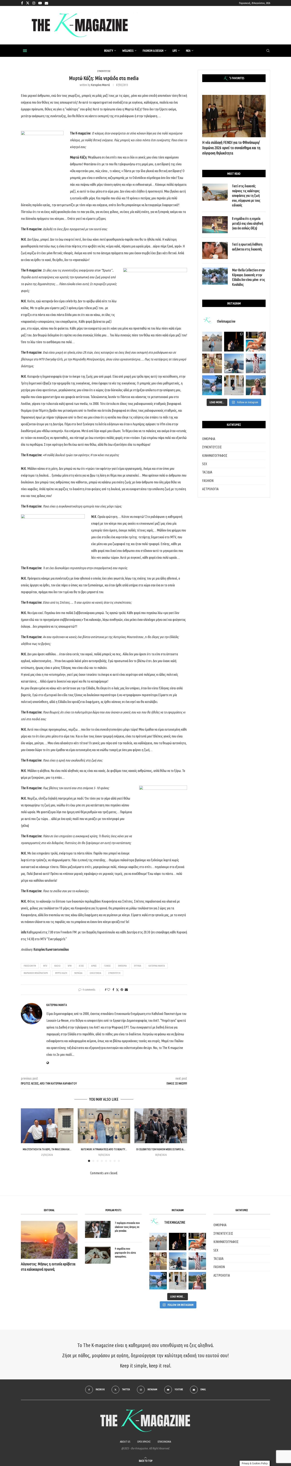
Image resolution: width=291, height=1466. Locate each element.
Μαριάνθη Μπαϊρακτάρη (36, 973)
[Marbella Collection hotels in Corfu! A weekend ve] (212, 385)
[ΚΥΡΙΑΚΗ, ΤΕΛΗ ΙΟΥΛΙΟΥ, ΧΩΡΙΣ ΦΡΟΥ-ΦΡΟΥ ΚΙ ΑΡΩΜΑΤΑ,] (197, 1241)
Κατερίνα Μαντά (100, 85)
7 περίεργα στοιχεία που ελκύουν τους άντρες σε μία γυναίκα (127, 1226)
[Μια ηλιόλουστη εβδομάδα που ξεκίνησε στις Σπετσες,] (234, 385)
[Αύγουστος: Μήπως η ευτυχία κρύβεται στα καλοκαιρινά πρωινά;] (49, 1240)
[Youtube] (40, 3)
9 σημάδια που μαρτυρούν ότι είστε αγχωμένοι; (125, 1252)
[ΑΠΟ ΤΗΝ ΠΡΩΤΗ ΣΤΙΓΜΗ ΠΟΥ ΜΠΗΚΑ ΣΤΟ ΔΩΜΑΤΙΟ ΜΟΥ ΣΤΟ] (197, 1261)
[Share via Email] (126, 989)
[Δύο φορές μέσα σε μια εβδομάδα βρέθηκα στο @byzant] (212, 363)
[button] (26, 1135)
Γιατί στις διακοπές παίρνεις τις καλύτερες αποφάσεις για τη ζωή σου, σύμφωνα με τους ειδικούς (246, 195)
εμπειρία (122, 965)
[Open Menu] (25, 51)
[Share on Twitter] (117, 990)
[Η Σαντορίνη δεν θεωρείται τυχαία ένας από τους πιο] (234, 363)
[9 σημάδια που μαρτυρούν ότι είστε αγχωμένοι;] (98, 1255)
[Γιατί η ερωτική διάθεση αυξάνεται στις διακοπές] (215, 250)
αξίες (81, 965)
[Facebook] (22, 3)
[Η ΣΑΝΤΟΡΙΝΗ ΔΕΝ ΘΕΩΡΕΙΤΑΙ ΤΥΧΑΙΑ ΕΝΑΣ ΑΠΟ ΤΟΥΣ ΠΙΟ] (177, 1261)
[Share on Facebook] (113, 989)
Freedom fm (30, 965)
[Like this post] (108, 989)
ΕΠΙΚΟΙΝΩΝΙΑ (164, 1441)
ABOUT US (125, 1441)
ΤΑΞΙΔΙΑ (207, 472)
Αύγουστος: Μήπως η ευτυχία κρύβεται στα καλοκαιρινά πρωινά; (48, 1266)
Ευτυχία (137, 965)
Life (175, 50)
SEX (204, 464)
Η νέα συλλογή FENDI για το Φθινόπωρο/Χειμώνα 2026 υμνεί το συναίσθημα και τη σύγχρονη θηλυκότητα (231, 147)
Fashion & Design (153, 50)
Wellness (128, 50)
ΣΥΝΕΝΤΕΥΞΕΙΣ (212, 447)
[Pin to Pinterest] (122, 989)
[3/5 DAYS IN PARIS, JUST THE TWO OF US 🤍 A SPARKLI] (177, 1241)
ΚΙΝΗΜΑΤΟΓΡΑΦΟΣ (214, 455)
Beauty (108, 50)
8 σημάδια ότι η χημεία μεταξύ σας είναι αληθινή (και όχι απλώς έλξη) (247, 223)
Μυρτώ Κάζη (61, 973)
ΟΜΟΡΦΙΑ (208, 439)
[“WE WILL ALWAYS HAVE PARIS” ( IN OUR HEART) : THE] (158, 1241)
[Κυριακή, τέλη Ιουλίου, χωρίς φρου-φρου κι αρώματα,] (256, 341)
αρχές (94, 965)
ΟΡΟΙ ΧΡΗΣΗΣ (144, 1441)
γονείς (107, 965)
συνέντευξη (114, 973)
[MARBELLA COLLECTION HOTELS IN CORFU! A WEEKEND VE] (158, 1280)
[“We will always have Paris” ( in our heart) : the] (212, 341)
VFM (70, 965)
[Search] (268, 51)
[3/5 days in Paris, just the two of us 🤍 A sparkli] (234, 341)
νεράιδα (78, 973)
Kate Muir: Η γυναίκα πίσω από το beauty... (104, 1149)
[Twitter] (28, 3)
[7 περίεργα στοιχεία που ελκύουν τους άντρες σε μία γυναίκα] (98, 1229)
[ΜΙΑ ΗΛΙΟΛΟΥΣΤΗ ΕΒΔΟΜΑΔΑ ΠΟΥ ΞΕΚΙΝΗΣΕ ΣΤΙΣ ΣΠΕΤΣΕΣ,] (177, 1280)
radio (57, 965)
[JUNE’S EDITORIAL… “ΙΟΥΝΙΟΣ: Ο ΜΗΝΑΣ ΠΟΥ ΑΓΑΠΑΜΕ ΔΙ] (197, 1280)
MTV (45, 965)
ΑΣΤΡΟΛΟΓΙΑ (210, 489)
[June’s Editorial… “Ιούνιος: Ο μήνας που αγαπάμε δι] (256, 385)
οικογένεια (95, 973)
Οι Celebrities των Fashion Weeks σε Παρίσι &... (160, 1149)
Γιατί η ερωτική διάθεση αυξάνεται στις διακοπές (247, 246)
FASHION (207, 481)
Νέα (188, 50)
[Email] (46, 3)
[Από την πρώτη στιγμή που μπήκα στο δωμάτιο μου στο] (256, 363)
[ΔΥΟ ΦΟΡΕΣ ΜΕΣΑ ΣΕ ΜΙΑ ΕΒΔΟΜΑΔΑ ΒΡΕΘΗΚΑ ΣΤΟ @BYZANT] (158, 1261)
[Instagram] (34, 3)
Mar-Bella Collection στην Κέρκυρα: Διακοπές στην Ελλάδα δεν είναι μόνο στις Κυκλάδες (248, 277)
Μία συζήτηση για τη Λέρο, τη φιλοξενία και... (47, 1149)
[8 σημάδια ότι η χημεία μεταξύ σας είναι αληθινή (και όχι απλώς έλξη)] (215, 224)
